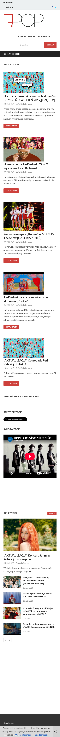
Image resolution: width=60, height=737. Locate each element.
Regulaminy (9, 722)
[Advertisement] (11, 495)
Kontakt (10, 2)
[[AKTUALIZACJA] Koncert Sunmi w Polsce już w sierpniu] (30, 535)
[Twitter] (55, 7)
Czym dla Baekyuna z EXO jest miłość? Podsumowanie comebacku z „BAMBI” (38, 611)
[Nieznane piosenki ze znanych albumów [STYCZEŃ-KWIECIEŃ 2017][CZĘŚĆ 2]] (30, 83)
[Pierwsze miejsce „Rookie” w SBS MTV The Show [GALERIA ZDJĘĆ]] (30, 217)
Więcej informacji (23, 734)
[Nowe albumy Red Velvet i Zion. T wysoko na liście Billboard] (30, 149)
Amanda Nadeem (23, 563)
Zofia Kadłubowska (24, 104)
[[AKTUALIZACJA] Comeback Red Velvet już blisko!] (30, 348)
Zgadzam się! (41, 734)
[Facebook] (52, 7)
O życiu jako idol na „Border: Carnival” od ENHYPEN (37, 595)
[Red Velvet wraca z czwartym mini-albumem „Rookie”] (30, 283)
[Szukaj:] (37, 45)
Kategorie (13, 54)
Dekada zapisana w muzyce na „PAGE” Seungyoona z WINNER (39, 625)
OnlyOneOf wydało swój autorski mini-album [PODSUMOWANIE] (36, 580)
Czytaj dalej (11, 126)
